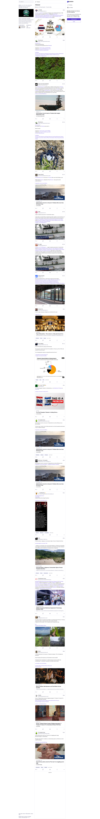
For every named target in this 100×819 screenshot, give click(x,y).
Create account (74, 19)
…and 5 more (51, 532)
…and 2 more (47, 379)
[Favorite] (50, 37)
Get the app (26, 816)
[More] (64, 37)
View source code (24, 817)
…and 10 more (50, 767)
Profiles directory (27, 813)
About (22, 813)
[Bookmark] (57, 37)
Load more (50, 772)
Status (24, 813)
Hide (63, 19)
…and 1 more (48, 338)
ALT (63, 34)
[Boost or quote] (43, 37)
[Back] (35, 2)
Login (74, 21)
